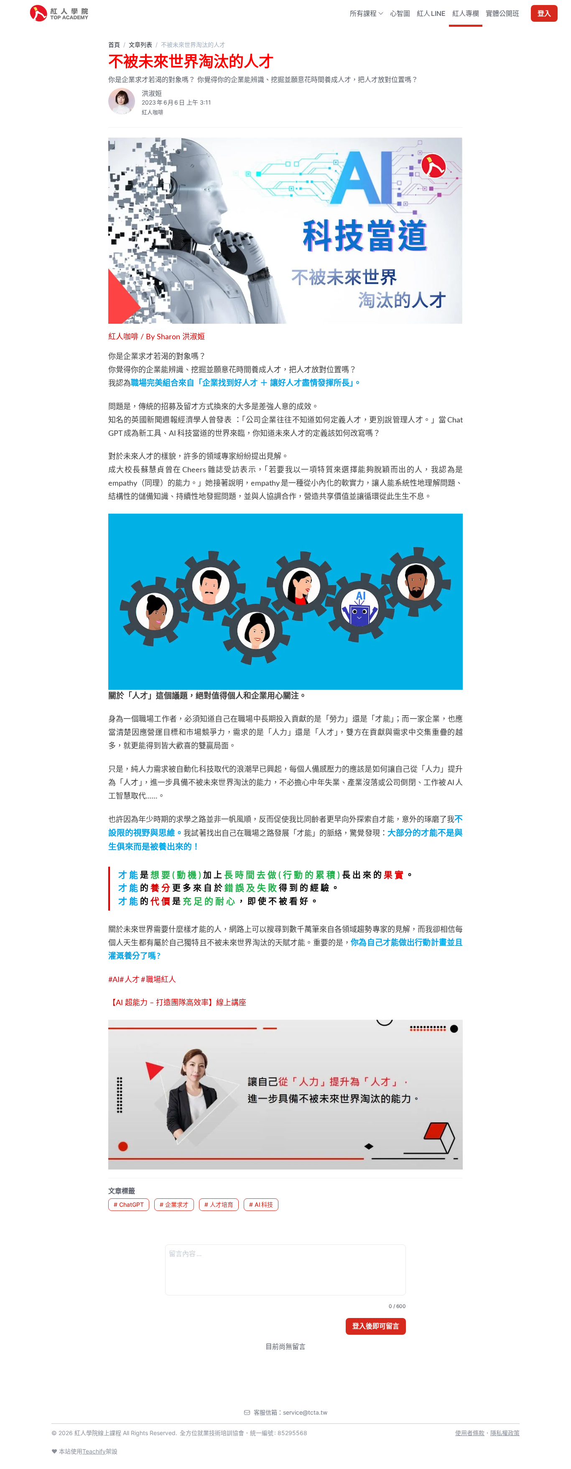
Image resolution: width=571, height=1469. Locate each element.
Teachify (94, 1451)
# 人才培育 (218, 1204)
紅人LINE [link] (431, 13)
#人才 (130, 980)
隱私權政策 (505, 1432)
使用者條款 (469, 1432)
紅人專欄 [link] (465, 13)
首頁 (114, 44)
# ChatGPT (129, 1204)
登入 (544, 13)
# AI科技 (261, 1204)
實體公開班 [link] (502, 13)
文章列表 (140, 44)
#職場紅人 (158, 980)
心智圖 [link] (400, 13)
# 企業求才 (174, 1204)
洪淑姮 (152, 93)
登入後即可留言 (375, 1326)
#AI (114, 980)
